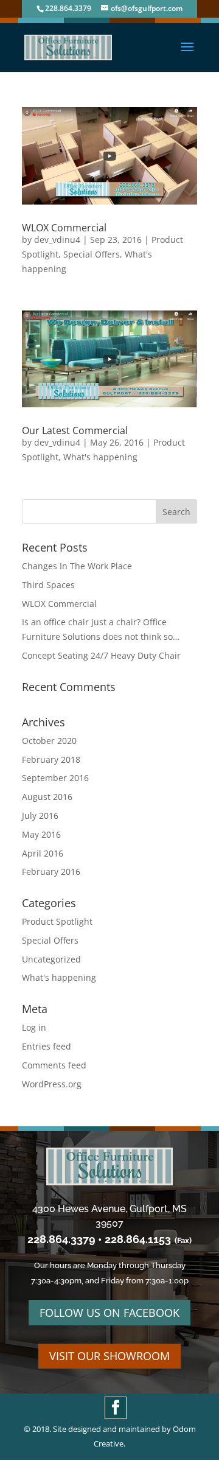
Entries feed (46, 1046)
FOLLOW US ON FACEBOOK (109, 1312)
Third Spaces (48, 585)
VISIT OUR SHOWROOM (109, 1356)
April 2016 (42, 853)
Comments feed (54, 1065)
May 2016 (41, 834)
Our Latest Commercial (75, 430)
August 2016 (47, 796)
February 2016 (51, 871)
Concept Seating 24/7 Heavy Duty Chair (101, 655)
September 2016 (55, 778)
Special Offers (91, 254)
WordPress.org (52, 1084)
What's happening (100, 457)
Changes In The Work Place (77, 566)
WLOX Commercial (64, 227)
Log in (34, 1027)
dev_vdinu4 (57, 239)
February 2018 (51, 759)
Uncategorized (51, 959)
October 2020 (49, 740)
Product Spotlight (57, 921)
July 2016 (40, 815)
